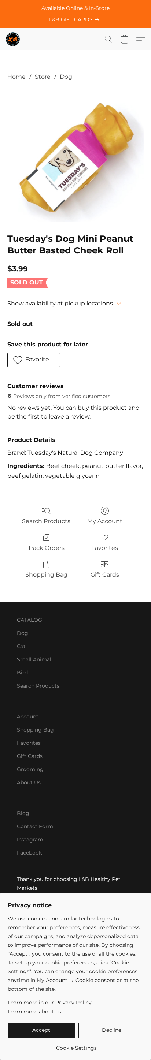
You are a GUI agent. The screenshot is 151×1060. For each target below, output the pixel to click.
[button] (13, 39)
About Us (29, 782)
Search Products (46, 521)
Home (16, 76)
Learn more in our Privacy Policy (50, 1002)
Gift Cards (105, 574)
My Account (104, 521)
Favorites (104, 547)
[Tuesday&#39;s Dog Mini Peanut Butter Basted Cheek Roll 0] (75, 155)
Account (27, 716)
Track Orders (46, 547)
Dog (66, 76)
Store (43, 76)
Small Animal (34, 659)
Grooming (30, 769)
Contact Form (35, 826)
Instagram (30, 839)
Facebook (29, 852)
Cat (21, 646)
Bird (22, 672)
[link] (75, 19)
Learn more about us (34, 1011)
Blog (23, 813)
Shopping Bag (46, 574)
